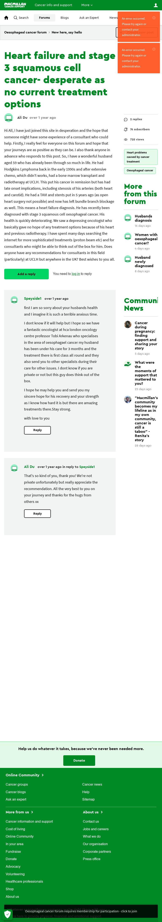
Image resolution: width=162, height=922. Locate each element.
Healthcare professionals (24, 881)
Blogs (65, 17)
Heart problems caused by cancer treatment (138, 157)
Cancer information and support (29, 821)
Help (85, 792)
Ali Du (22, 117)
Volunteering (15, 874)
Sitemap (88, 799)
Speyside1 (33, 298)
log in (76, 274)
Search (23, 17)
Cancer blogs (16, 792)
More (85, 5)
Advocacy (13, 867)
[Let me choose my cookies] (7, 914)
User (156, 5)
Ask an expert (16, 799)
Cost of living (15, 829)
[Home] (15, 5)
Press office (91, 859)
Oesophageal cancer (140, 170)
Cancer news (92, 784)
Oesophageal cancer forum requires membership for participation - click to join (81, 911)
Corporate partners (97, 852)
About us (12, 897)
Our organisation (95, 844)
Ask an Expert (89, 17)
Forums (44, 17)
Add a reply (27, 274)
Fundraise (13, 852)
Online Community (23, 775)
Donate (79, 760)
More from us (18, 812)
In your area (14, 844)
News (113, 17)
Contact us (91, 821)
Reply (37, 430)
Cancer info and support (53, 5)
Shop (10, 889)
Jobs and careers (96, 829)
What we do (92, 836)
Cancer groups (17, 784)
